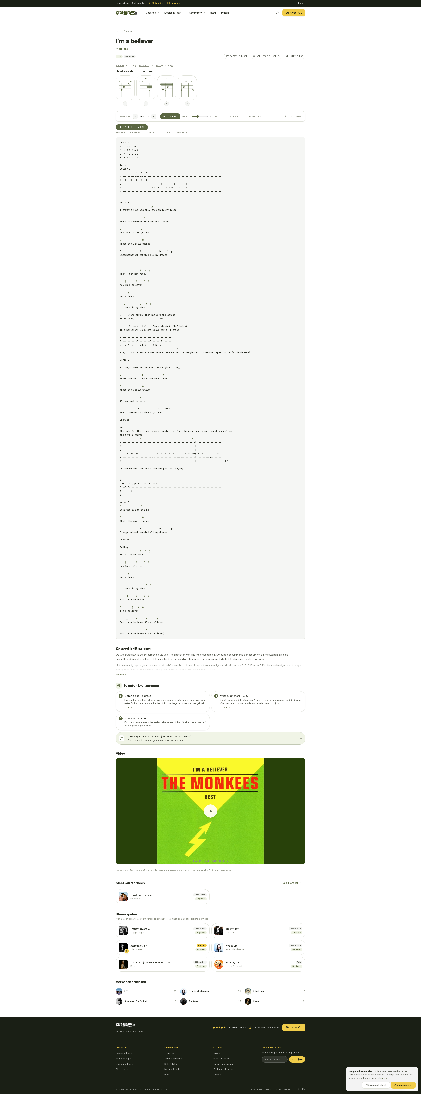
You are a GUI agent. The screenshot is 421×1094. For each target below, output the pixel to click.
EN (303, 1089)
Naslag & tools (172, 1069)
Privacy (267, 1089)
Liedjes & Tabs (172, 12)
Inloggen (301, 3)
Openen (128, 707)
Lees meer (121, 674)
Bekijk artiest (290, 883)
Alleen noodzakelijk (376, 1085)
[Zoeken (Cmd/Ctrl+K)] (277, 13)
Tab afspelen (164, 65)
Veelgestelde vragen (224, 1069)
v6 (167, 1089)
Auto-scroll (170, 116)
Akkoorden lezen (126, 65)
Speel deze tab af (134, 127)
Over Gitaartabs (221, 1058)
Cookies (277, 1089)
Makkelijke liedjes (125, 1064)
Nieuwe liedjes (123, 1058)
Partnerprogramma (223, 1064)
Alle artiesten (123, 1069)
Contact (217, 1074)
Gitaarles (151, 12)
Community (195, 12)
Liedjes (119, 31)
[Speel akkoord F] (166, 103)
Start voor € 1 (294, 12)
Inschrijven (297, 1059)
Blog (213, 12)
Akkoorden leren (173, 1058)
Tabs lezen (146, 65)
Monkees (130, 31)
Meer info (383, 1078)
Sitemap (287, 1089)
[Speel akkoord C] (125, 103)
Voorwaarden (255, 1089)
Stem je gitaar (294, 116)
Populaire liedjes (124, 1053)
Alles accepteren (403, 1085)
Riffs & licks (170, 1064)
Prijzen (225, 12)
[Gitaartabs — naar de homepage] (127, 13)
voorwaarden (226, 870)
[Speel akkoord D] (146, 103)
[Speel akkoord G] (187, 103)
